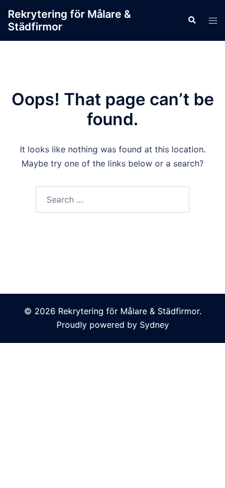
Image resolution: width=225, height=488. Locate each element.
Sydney (154, 324)
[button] (191, 20)
